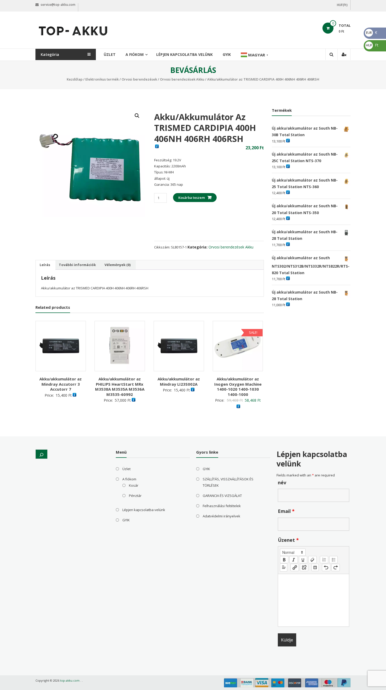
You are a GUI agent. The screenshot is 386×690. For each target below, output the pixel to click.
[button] (137, 115)
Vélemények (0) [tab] (118, 264)
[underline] (303, 559)
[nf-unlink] (304, 567)
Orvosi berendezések (139, 79)
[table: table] (315, 567)
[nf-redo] (335, 567)
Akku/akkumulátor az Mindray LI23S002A (179, 381)
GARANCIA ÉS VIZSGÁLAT (222, 495)
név (282, 482)
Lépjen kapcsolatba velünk (184, 54)
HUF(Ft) (342, 5)
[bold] (284, 559)
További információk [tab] (77, 264)
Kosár (133, 485)
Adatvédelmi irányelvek (221, 516)
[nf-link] (294, 567)
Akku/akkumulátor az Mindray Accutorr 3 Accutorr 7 (60, 384)
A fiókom (135, 54)
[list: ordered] (324, 559)
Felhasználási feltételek (222, 505)
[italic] (293, 559)
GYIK (227, 54)
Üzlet (110, 54)
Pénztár (135, 495)
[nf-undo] (326, 567)
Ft (372, 45)
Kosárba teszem (191, 197)
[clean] (312, 559)
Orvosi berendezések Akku (182, 79)
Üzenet (288, 540)
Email (286, 511)
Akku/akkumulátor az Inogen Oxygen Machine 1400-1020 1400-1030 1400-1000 (238, 386)
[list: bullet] (333, 559)
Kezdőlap (74, 79)
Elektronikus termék (102, 79)
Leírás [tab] (45, 264)
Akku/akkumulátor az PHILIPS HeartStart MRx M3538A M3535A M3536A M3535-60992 (119, 386)
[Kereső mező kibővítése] (41, 454)
